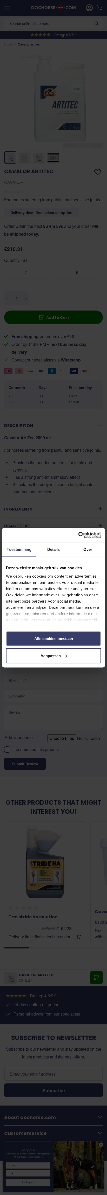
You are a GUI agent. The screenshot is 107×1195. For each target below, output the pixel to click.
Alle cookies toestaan (53, 638)
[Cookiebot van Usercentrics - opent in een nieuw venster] (78, 535)
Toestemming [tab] (19, 549)
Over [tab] (87, 549)
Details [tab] (53, 549)
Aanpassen (51, 655)
